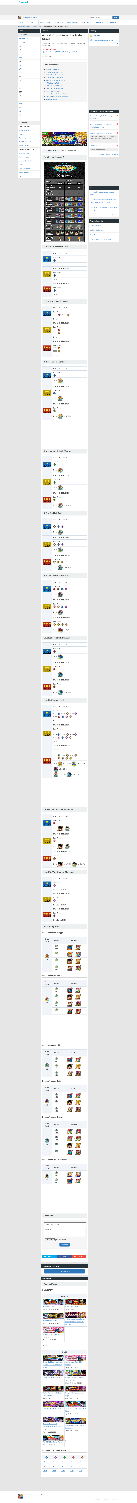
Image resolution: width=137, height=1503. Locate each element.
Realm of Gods (24, 130)
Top (21, 22)
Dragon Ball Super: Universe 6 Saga (75, 1394)
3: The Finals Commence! (54, 77)
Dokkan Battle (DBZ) (29, 17)
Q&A (31, 22)
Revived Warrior (24, 157)
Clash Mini (93, 235)
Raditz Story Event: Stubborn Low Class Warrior (52, 1394)
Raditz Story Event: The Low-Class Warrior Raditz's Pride (101, 126)
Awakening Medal (51, 99)
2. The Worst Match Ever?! (54, 75)
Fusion (21, 134)
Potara (21, 165)
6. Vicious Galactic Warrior (54, 86)
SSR (45, 1471)
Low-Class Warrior (25, 168)
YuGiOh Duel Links (96, 230)
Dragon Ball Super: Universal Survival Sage (74, 1379)
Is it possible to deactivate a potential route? (102, 193)
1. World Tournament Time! (54, 72)
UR (44, 1466)
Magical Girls (72, 22)
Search (116, 17)
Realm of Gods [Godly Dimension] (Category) (101, 117)
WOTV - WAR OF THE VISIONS (101, 240)
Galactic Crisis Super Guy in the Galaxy (74, 1426)
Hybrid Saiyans (24, 145)
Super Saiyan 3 (24, 172)
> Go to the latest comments (108, 154)
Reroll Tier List (23, 38)
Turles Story (58, 22)
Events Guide (37, 26)
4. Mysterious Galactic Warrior (56, 80)
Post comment (64, 1244)
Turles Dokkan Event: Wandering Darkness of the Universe (52, 1426)
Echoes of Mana (95, 225)
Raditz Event (85, 22)
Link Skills (22, 42)
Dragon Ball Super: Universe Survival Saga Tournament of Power (52, 1364)
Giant (20, 176)
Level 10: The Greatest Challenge (57, 96)
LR (44, 1462)
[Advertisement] (68, 9)
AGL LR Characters (96, 146)
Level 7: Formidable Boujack (55, 88)
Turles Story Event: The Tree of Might (75, 1409)
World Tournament (25, 142)
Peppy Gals (23, 138)
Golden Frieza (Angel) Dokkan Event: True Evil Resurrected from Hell (75, 1321)
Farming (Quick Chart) (53, 69)
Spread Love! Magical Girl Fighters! (51, 1336)
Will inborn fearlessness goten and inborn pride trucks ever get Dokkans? (103, 201)
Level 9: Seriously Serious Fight (56, 94)
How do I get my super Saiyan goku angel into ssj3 (103, 208)
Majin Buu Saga (24, 153)
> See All (115, 44)
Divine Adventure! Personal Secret (52, 1379)
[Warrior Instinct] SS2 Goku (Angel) (101, 133)
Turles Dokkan (45, 22)
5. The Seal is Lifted (52, 83)
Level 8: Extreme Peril (53, 91)
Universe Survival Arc (26, 161)
